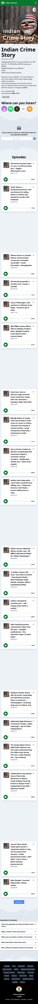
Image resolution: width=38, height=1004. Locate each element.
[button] (35, 3)
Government (16, 979)
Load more (19, 902)
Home (8, 999)
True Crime (5, 97)
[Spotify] (10, 109)
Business (30, 966)
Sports (22, 982)
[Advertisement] (19, 232)
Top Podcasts (15, 999)
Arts (14, 966)
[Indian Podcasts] (19, 989)
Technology (21, 972)
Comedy (6, 966)
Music (16, 969)
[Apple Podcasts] (4, 109)
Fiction (7, 976)
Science (15, 982)
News (31, 976)
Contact (29, 999)
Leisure (6, 979)
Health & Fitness (28, 979)
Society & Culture (9, 972)
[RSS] (30, 109)
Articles (23, 999)
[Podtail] (17, 109)
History (14, 976)
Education (21, 966)
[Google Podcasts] (23, 109)
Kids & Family (7, 969)
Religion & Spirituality (27, 969)
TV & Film (31, 972)
